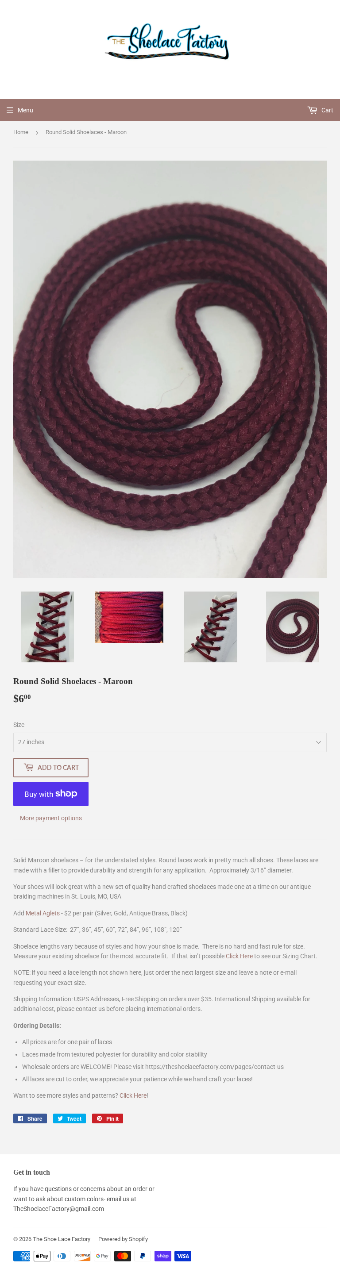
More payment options (51, 818)
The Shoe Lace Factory (61, 1239)
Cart (326, 110)
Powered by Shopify (123, 1239)
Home (20, 132)
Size (18, 724)
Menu (25, 110)
